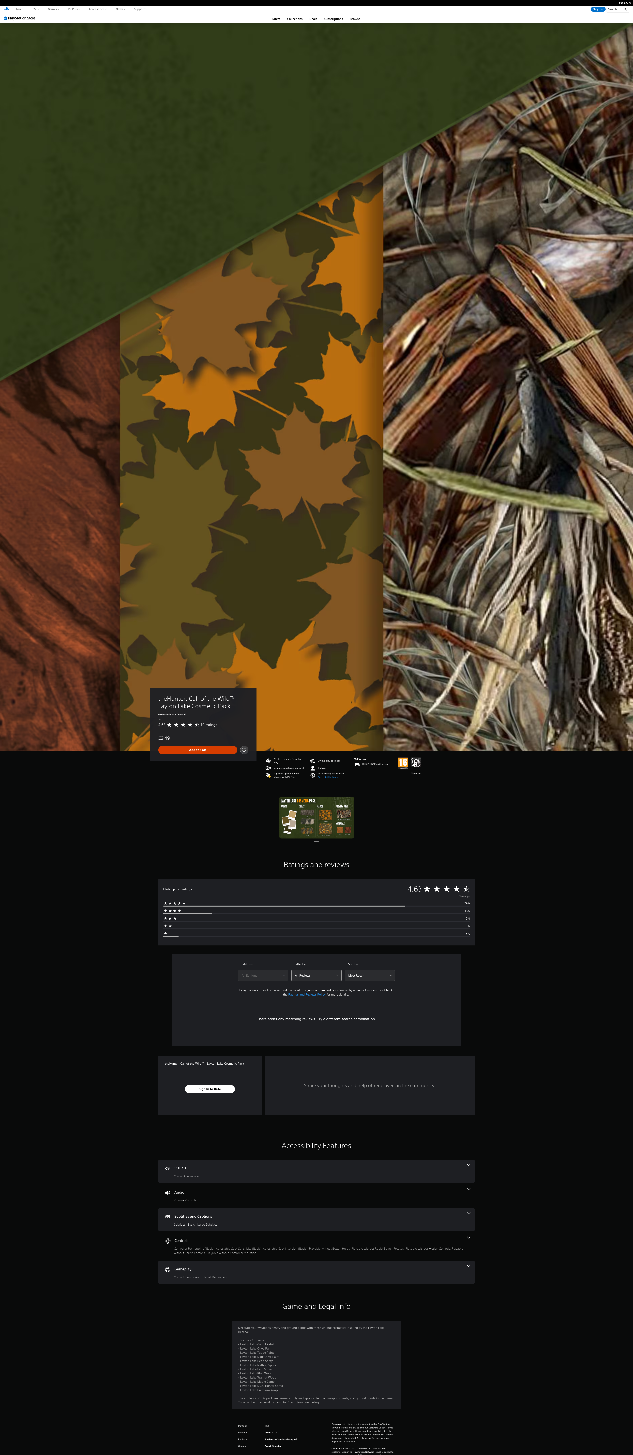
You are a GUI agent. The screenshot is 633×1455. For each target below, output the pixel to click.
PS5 (34, 9)
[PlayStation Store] (21, 18)
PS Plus (73, 9)
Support (139, 9)
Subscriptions (333, 19)
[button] (329, 777)
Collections (295, 19)
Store (18, 9)
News (119, 9)
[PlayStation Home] (6, 9)
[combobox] (263, 975)
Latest (276, 19)
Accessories (96, 9)
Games (52, 9)
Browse (355, 19)
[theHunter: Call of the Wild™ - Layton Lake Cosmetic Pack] (316, 818)
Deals (313, 19)
